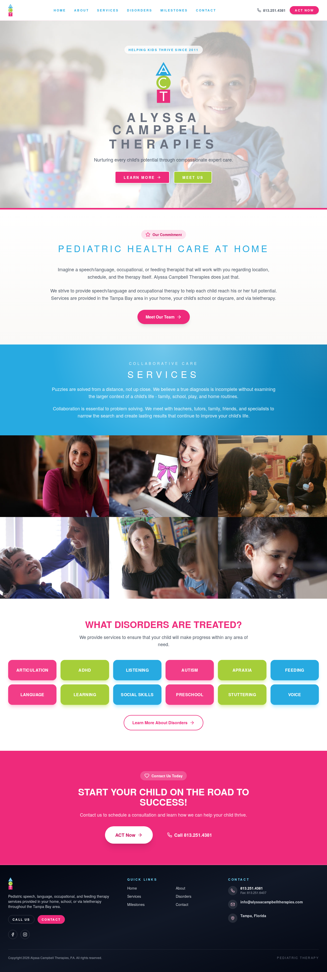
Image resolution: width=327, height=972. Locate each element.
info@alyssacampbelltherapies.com (271, 901)
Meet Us (192, 177)
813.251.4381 (274, 10)
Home (60, 10)
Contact (206, 10)
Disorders (139, 10)
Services (108, 10)
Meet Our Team (160, 317)
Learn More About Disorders (160, 722)
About (81, 10)
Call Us (21, 919)
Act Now (304, 10)
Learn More (139, 177)
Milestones (174, 10)
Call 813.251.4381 (193, 835)
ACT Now (125, 835)
